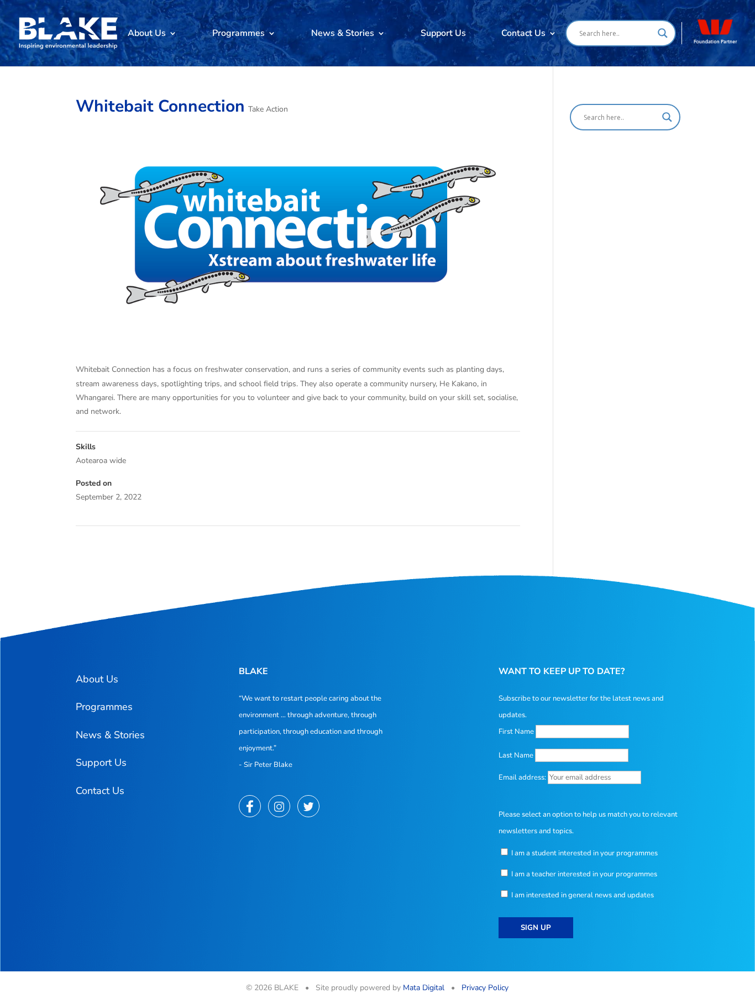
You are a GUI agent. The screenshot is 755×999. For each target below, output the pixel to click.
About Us (147, 33)
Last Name (516, 755)
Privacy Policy (485, 987)
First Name (516, 732)
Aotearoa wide (101, 460)
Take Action (268, 109)
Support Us (443, 33)
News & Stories (342, 33)
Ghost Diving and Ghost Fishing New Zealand (159, 540)
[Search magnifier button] (662, 33)
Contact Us (523, 33)
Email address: (523, 777)
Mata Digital (423, 987)
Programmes (238, 33)
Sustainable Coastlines (476, 540)
